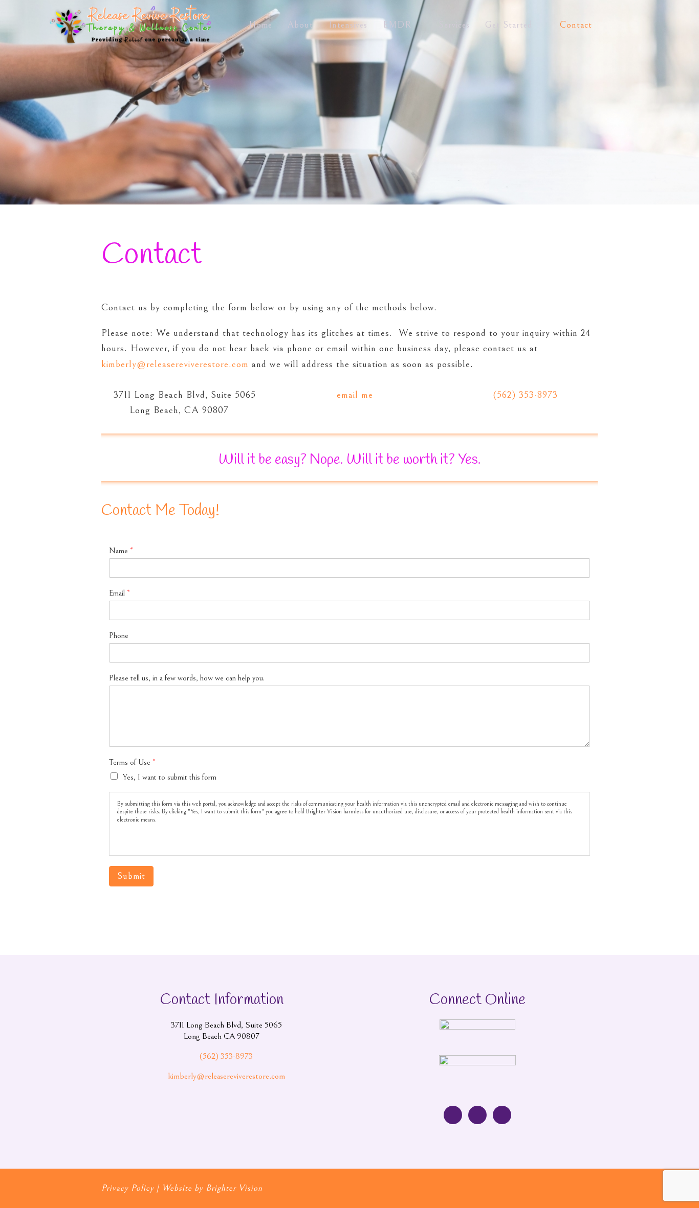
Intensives (348, 24)
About (300, 24)
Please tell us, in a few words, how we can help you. (187, 677)
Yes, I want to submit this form (169, 777)
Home (260, 24)
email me (355, 394)
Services (454, 24)
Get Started (509, 24)
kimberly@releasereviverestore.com (175, 364)
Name (121, 550)
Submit (131, 876)
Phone (118, 635)
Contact (576, 24)
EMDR (397, 24)
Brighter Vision (234, 1188)
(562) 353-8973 (525, 394)
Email (119, 593)
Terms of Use (132, 762)
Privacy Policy (127, 1188)
